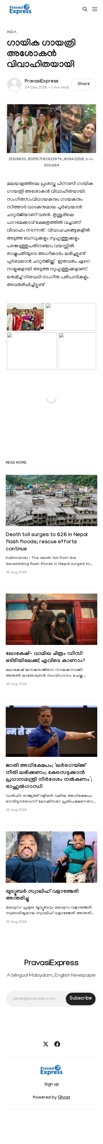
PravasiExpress (41, 82)
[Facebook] (57, 1044)
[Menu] (94, 9)
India (12, 32)
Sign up (51, 1084)
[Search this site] (85, 9)
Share (84, 84)
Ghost (64, 1098)
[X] (46, 1044)
